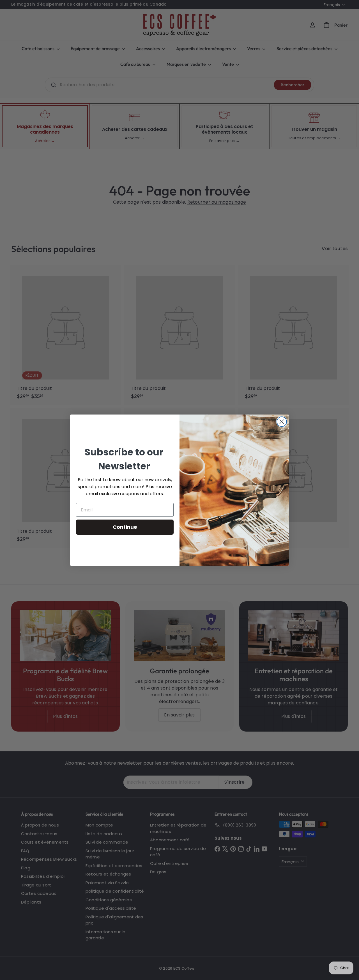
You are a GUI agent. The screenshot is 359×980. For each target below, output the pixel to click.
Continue (125, 526)
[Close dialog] (282, 422)
